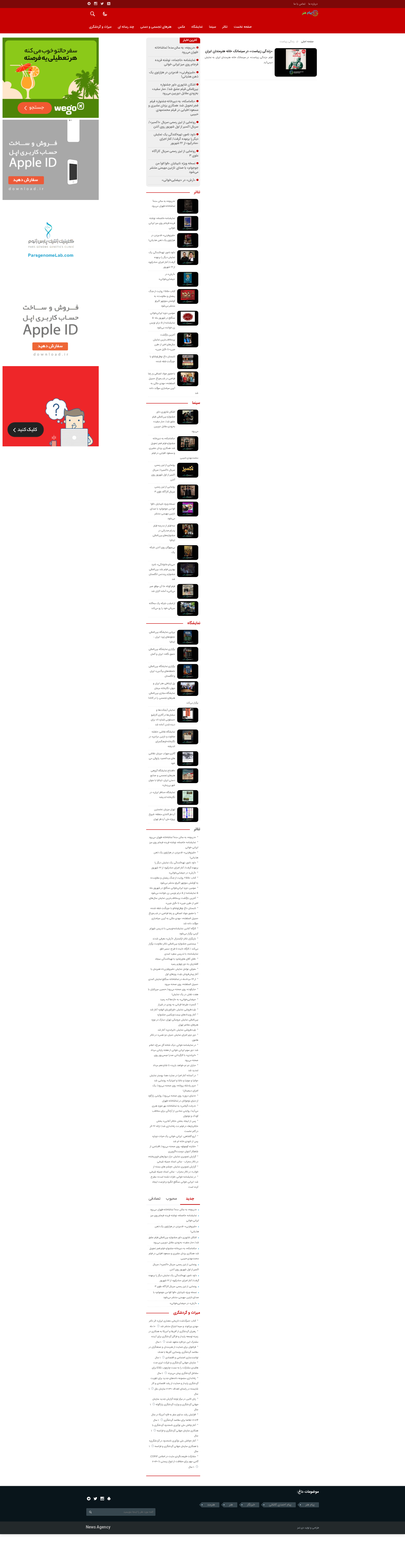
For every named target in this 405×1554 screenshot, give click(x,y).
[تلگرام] (89, 3)
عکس (181, 27)
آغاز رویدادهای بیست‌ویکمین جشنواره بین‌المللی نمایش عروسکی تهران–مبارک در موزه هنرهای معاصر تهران (174, 1020)
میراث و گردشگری (100, 27)
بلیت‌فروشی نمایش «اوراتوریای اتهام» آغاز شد (173, 1010)
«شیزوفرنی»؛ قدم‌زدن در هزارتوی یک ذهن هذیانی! (173, 75)
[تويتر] (102, 3)
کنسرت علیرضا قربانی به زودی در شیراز (177, 1004)
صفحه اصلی (307, 41)
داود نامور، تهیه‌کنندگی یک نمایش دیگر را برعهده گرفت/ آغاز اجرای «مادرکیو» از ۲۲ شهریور (176, 139)
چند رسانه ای (126, 27)
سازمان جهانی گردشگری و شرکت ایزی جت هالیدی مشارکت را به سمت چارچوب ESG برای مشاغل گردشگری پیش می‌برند (175, 1368)
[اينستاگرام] (95, 3)
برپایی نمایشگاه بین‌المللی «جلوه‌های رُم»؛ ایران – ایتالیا (162, 637)
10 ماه (153, 1326)
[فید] (108, 3)
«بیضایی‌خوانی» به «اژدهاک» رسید (178, 999)
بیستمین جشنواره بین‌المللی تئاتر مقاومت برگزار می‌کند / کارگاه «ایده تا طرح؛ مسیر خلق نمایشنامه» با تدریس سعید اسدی (173, 949)
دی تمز (300, 1528)
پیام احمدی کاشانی (280, 1504)
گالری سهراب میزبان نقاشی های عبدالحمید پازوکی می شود (161, 758)
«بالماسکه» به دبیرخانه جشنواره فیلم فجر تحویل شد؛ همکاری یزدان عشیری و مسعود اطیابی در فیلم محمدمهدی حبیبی (173, 108)
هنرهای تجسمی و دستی (155, 27)
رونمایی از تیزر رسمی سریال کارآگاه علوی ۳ (175, 153)
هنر (231, 1504)
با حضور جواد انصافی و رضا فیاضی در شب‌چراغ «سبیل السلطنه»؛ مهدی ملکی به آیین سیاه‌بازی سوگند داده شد (173, 383)
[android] (109, 1498)
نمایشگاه (197, 27)
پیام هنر (310, 1504)
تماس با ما (299, 4)
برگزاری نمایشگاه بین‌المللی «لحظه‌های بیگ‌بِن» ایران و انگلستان (161, 671)
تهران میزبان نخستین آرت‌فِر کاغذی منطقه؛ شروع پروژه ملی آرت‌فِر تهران (162, 814)
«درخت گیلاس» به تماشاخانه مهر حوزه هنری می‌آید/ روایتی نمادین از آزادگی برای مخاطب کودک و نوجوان (175, 1111)
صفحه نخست (243, 27)
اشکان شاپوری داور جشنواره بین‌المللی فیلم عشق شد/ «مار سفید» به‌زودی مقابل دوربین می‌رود (175, 89)
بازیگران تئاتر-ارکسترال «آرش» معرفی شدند (174, 939)
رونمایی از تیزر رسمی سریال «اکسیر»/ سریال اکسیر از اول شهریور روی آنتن (173, 124)
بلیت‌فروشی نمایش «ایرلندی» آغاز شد (177, 1030)
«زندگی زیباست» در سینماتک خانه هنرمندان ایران (239, 51)
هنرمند (211, 1504)
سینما (212, 27)
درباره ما (312, 4)
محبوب (171, 1199)
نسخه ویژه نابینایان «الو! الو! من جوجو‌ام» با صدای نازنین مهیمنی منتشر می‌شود (174, 168)
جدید (190, 1199)
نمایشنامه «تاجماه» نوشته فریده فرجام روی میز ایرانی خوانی (176, 62)
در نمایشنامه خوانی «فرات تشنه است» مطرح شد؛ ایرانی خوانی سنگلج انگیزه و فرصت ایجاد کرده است (174, 1182)
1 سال (158, 1342)
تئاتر (224, 27)
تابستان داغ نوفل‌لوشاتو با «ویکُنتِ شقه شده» (173, 908)
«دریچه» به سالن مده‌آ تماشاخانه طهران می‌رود (176, 50)
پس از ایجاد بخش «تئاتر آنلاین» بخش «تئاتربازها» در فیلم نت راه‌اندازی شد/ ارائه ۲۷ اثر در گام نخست (174, 1126)
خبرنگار (251, 1504)
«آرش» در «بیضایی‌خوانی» (178, 180)
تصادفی (154, 1199)
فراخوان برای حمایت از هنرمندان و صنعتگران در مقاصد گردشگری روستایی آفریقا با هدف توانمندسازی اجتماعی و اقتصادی (173, 1352)
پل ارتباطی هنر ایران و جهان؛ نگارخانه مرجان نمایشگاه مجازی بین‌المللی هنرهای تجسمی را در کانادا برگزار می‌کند (173, 693)
